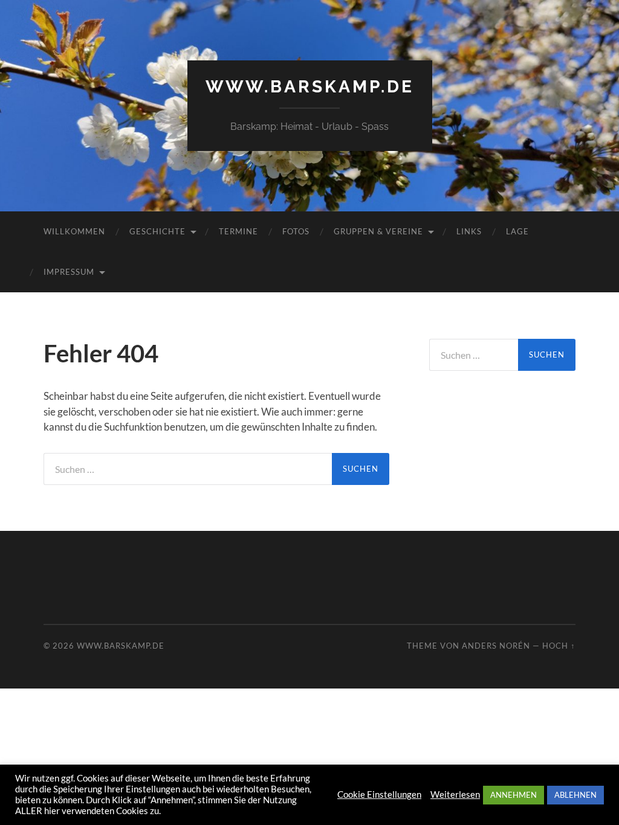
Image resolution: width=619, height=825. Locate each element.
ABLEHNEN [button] (575, 795)
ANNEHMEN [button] (513, 795)
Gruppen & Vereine (378, 231)
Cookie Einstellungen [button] (379, 794)
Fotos (296, 231)
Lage (517, 231)
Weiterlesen (455, 794)
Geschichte (157, 231)
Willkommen (74, 231)
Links (469, 231)
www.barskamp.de (310, 87)
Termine (238, 231)
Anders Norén (496, 645)
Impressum (69, 272)
